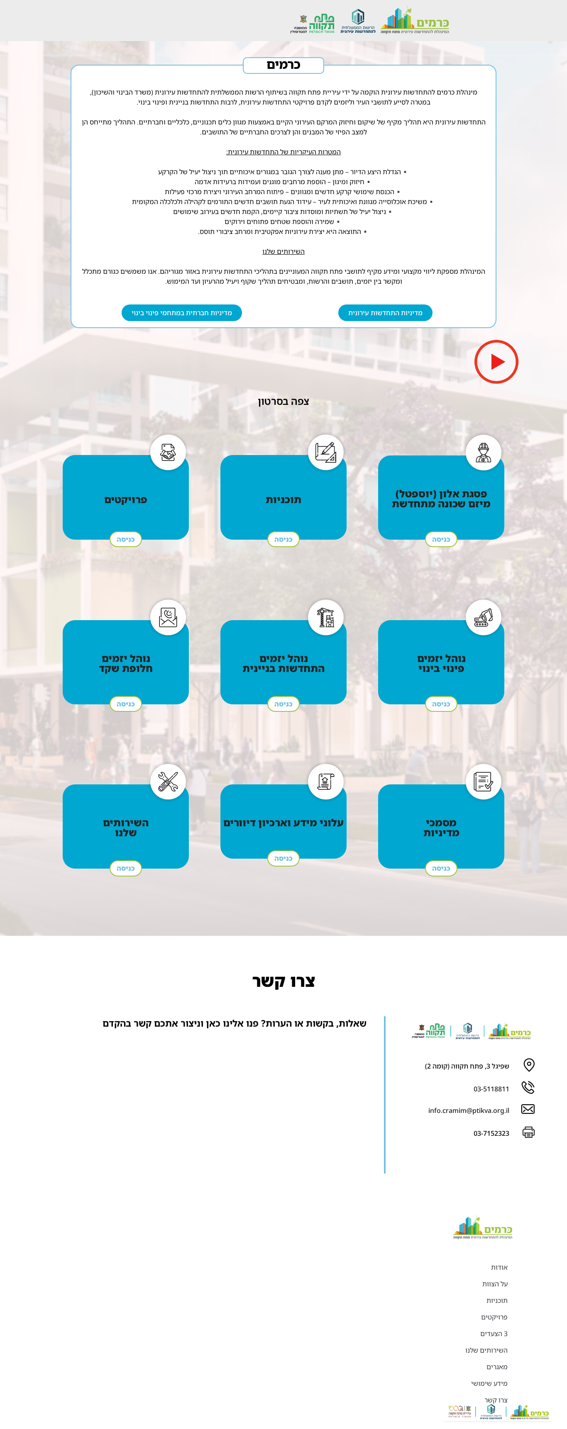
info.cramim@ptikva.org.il (468, 1110)
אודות (499, 1267)
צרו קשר (496, 1400)
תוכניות (283, 499)
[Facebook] (522, 1160)
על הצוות (495, 1283)
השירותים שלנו (126, 827)
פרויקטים (125, 499)
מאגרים (497, 1366)
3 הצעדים (494, 1333)
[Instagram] (497, 1160)
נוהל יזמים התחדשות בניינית (283, 663)
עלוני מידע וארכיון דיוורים (283, 822)
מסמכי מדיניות (441, 827)
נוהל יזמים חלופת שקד (126, 663)
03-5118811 (491, 1088)
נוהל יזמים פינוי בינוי (441, 663)
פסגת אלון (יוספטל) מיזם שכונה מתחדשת (441, 498)
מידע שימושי (489, 1383)
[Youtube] (473, 1160)
